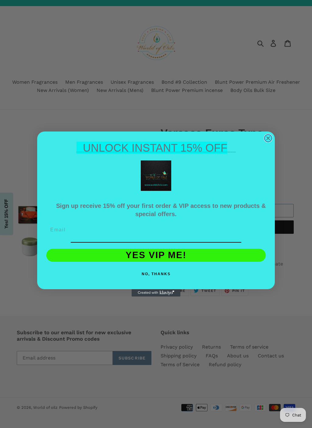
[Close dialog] (268, 138)
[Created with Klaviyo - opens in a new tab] (156, 292)
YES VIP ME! (156, 255)
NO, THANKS (156, 274)
